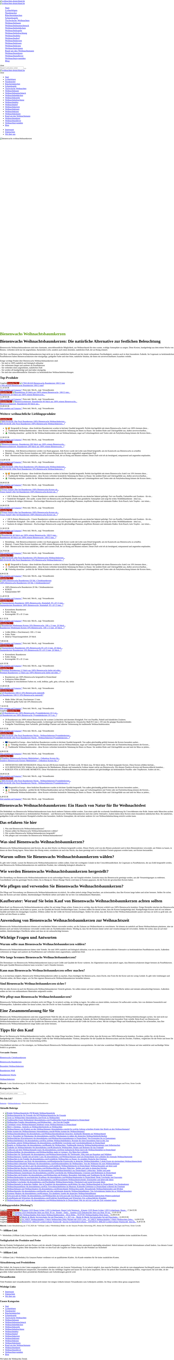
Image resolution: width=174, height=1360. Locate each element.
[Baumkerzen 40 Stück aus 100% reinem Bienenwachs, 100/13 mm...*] (28, 535)
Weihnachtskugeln (12, 1327)
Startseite (3, 1103)
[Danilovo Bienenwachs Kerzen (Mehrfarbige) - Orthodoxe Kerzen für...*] (30, 758)
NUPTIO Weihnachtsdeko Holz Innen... (93, 1215)
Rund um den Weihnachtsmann (17, 1345)
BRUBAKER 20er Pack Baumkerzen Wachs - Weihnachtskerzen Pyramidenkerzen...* (35, 738)
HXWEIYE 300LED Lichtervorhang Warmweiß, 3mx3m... (112, 1222)
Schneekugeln (10, 1315)
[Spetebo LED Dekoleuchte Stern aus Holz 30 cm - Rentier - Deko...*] (41, 1212)
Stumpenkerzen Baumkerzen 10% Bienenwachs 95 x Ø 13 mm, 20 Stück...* (31, 650)
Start (7, 1306)
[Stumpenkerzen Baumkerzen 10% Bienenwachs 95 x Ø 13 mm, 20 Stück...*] (31, 648)
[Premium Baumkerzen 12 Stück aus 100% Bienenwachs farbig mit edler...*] (31, 670)
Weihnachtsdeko (11, 1331)
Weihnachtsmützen (12, 1347)
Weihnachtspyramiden (14, 1352)
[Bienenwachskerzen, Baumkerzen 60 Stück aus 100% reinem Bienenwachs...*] (45, 401)
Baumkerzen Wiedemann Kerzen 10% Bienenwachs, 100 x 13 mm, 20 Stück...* (32, 628)
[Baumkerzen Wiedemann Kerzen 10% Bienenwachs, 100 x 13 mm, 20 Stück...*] (33, 625)
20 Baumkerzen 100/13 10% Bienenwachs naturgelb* (21, 695)
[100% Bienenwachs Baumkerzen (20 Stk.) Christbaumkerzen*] (25, 580)
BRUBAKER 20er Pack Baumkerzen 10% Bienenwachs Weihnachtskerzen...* (32, 560)
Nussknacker (10, 1311)
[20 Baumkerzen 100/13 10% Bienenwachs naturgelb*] (22, 693)
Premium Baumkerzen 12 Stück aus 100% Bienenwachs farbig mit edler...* (30, 673)
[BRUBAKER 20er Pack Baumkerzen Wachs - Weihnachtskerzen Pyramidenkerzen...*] (35, 735)
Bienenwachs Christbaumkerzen (13, 1057)
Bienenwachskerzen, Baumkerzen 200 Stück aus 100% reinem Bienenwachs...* (32, 446)
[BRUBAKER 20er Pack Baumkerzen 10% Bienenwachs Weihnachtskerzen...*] (32, 558)
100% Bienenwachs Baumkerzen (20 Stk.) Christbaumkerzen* (25, 583)
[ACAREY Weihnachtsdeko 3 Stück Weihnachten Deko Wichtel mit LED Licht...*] (54, 1219)
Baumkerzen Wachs (8, 1075)
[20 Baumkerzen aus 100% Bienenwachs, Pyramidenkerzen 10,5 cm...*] (29, 713)
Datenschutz (10, 132)
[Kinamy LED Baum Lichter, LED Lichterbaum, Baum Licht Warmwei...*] (50, 1210)
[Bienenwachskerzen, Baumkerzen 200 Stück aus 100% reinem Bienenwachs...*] (32, 444)
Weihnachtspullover (13, 1350)
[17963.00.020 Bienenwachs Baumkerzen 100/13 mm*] (42, 383)
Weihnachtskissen (12, 1338)
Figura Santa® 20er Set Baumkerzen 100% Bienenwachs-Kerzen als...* (29, 492)
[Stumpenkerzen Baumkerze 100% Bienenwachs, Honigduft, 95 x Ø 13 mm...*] (32, 603)
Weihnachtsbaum (12, 1320)
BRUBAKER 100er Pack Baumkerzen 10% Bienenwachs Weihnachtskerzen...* (32, 469)
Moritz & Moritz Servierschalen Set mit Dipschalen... (97, 1217)
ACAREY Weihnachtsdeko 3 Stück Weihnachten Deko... (111, 1219)
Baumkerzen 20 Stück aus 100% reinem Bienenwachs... (22, 395)
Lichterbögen (10, 1308)
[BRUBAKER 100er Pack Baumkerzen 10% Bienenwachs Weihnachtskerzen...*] (33, 467)
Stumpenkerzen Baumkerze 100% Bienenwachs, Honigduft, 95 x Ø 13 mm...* (31, 605)
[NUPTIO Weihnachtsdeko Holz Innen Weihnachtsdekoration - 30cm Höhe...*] (45, 1215)
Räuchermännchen (12, 1313)
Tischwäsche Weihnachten (15, 1318)
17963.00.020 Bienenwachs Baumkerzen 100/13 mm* (22, 385)
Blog (7, 1354)
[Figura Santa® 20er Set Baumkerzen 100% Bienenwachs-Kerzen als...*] (29, 489)
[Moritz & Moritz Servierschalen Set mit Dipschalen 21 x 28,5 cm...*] (48, 1217)
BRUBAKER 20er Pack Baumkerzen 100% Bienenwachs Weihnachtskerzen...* (32, 424)
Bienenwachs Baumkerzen (11, 1062)
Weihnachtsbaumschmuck (15, 1322)
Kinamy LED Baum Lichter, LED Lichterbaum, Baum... (104, 1210)
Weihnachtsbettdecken (14, 1325)
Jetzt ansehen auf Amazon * (11, 390)
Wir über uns (10, 134)
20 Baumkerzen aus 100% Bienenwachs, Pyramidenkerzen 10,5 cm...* (28, 715)
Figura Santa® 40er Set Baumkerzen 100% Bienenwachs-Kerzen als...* (29, 515)
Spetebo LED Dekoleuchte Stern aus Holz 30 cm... (90, 1212)
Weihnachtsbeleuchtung (14, 1329)
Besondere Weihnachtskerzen (12, 1066)
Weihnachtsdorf (11, 1334)
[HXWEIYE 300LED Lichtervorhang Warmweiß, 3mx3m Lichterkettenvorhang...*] (54, 1222)
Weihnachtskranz (12, 1341)
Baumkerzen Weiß (7, 1070)
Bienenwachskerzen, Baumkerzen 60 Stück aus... (20, 404)
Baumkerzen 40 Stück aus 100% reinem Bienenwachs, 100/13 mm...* (28, 537)
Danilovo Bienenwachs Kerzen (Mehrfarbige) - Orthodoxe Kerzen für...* (29, 760)
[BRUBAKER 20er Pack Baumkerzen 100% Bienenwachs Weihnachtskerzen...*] (33, 421)
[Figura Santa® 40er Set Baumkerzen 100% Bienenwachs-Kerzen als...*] (29, 512)
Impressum (9, 129)
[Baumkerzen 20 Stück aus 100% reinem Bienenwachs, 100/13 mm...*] (41, 392)
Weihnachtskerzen (7, 1079)
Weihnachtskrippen (13, 1343)
